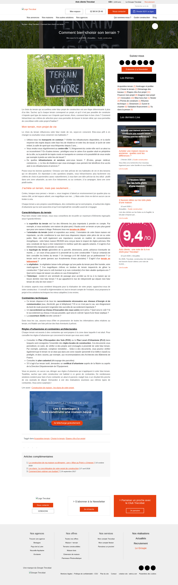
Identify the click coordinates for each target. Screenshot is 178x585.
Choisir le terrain (58, 439)
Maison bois (71, 550)
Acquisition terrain (42, 439)
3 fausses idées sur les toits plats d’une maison (135, 201)
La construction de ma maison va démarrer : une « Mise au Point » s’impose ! (61, 463)
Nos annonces (33, 17)
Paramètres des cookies (147, 574)
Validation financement (139, 107)
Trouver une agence (37, 539)
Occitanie (37, 554)
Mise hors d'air (142, 98)
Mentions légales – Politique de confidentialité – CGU (79, 574)
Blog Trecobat (34, 24)
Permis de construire (130, 101)
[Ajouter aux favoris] (155, 26)
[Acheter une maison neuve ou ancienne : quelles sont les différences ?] (136, 136)
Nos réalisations (140, 533)
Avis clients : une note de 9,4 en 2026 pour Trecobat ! (134, 250)
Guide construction (142, 17)
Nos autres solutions (65, 17)
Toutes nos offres (71, 539)
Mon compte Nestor (106, 543)
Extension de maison (72, 554)
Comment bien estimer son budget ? (44, 471)
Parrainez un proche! (106, 547)
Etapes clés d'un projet (75, 439)
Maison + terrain (71, 543)
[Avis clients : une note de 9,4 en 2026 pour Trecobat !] (136, 235)
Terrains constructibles (71, 547)
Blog (155, 17)
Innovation (127, 98)
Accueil (24, 24)
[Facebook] (141, 567)
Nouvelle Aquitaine (37, 550)
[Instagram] (153, 567)
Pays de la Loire (37, 547)
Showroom (135, 104)
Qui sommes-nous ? (122, 17)
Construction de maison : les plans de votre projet (53, 388)
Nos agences (82, 17)
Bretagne (37, 543)
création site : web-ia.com (128, 574)
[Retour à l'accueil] (29, 9)
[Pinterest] (147, 567)
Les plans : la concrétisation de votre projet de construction (54, 468)
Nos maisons (47, 17)
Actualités (141, 538)
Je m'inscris (89, 509)
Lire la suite (123, 169)
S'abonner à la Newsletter (137, 69)
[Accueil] (22, 18)
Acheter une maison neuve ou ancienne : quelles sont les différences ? (133, 153)
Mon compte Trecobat (106, 539)
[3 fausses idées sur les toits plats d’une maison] (136, 185)
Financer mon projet (127, 95)
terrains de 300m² (78, 229)
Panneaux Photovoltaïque (71, 558)
